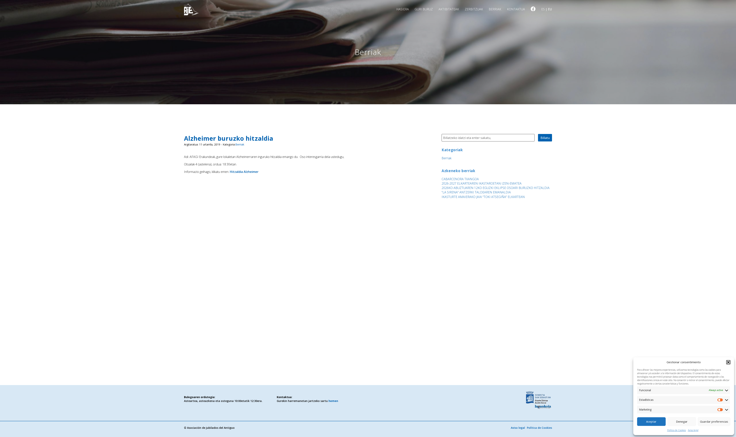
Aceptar (651, 421)
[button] (728, 362)
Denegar (682, 421)
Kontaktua (516, 9)
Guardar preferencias (714, 421)
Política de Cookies (676, 430)
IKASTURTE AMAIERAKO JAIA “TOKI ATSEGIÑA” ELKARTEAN (483, 197)
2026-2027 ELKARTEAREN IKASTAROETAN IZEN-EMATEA (482, 183)
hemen (333, 401)
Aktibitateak (449, 9)
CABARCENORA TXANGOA (460, 179)
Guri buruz (424, 9)
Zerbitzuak (474, 9)
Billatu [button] (545, 138)
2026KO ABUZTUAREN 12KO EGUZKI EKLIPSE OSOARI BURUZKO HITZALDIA (496, 188)
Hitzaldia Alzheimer (244, 172)
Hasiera (402, 9)
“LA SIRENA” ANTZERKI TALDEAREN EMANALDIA (476, 192)
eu (550, 9)
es (543, 9)
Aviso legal (693, 430)
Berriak (495, 9)
